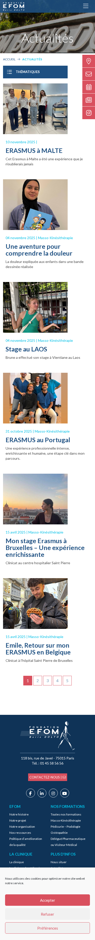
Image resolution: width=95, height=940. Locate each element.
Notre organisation (22, 826)
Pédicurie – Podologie (65, 826)
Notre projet (17, 820)
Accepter (47, 900)
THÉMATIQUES (28, 72)
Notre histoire (19, 814)
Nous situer (59, 862)
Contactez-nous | (46, 777)
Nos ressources (20, 833)
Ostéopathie (59, 833)
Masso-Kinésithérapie (66, 820)
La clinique (16, 862)
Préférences (47, 928)
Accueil (9, 59)
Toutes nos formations (66, 814)
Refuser (47, 914)
